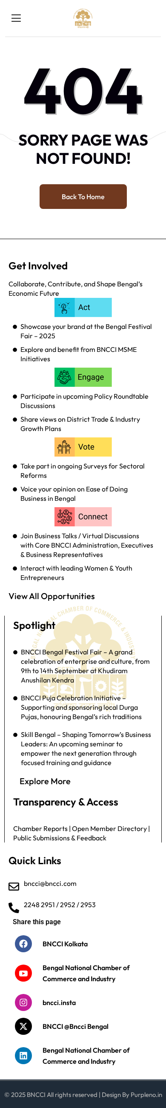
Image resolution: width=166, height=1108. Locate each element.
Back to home (83, 196)
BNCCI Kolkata (65, 944)
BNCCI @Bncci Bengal (76, 1026)
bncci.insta (59, 1002)
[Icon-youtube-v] (23, 973)
